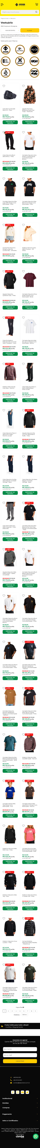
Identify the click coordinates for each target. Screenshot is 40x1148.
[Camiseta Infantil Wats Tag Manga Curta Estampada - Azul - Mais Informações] (10, 789)
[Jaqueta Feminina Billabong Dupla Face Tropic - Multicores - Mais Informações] (29, 94)
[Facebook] (12, 1093)
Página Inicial (5, 18)
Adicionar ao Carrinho (10, 122)
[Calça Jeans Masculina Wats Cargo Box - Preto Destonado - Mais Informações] (10, 511)
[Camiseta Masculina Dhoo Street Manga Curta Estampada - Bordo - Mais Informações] (29, 280)
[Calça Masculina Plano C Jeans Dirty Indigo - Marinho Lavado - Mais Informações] (10, 419)
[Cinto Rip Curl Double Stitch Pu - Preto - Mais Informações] (10, 94)
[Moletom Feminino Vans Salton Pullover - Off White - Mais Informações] (29, 233)
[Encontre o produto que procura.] (36, 12)
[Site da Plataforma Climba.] (20, 1136)
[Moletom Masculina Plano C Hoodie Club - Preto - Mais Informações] (29, 880)
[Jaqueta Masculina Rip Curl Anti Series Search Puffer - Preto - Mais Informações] (29, 419)
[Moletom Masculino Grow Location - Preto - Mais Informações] (10, 927)
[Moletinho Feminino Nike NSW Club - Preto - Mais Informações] (10, 834)
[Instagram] (17, 1093)
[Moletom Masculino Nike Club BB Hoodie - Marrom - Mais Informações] (29, 743)
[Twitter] (27, 1093)
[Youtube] (22, 1093)
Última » (24, 1014)
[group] (20, 1026)
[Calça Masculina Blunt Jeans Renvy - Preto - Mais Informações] (10, 141)
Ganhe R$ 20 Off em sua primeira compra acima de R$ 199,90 (20, 1042)
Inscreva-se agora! (20, 1040)
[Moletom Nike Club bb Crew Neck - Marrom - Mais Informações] (10, 372)
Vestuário (12, 18)
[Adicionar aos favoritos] (4, 86)
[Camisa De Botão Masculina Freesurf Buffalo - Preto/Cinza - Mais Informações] (29, 927)
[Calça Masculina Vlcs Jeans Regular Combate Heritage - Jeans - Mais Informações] (29, 465)
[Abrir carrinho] (36, 4)
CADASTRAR (20, 1061)
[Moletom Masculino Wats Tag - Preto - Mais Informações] (10, 880)
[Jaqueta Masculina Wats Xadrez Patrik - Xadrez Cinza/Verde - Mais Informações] (10, 558)
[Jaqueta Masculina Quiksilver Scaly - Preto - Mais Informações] (10, 280)
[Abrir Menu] (2, 4)
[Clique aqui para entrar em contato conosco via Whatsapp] (36, 1136)
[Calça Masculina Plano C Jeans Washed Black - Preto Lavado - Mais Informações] (29, 372)
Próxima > (17, 1014)
